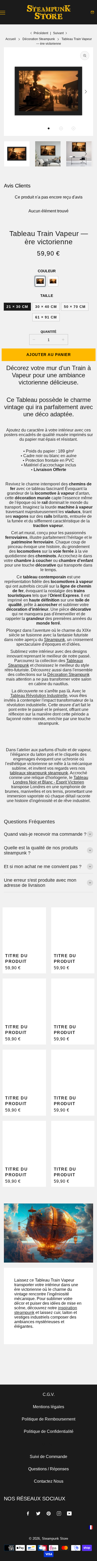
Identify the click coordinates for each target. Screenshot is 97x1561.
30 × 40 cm (46, 307)
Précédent (41, 33)
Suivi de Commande (48, 1456)
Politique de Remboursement (48, 1419)
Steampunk (54, 639)
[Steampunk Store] (48, 12)
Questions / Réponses (48, 1469)
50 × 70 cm (75, 307)
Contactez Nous (48, 1481)
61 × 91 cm (46, 317)
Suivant (58, 33)
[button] (48, 128)
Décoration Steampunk (68, 674)
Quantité (48, 332)
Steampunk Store (55, 1538)
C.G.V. (49, 1394)
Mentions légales (48, 1407)
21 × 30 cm (17, 307)
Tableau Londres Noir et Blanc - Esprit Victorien (50, 779)
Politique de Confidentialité (48, 1431)
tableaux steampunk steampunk (39, 773)
